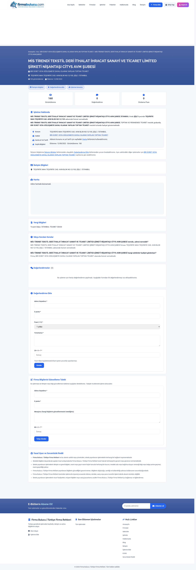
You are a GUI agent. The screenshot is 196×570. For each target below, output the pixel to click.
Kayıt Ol (184, 5)
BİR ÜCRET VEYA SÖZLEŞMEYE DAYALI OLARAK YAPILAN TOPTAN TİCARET (79, 135)
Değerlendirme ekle (57, 87)
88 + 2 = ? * (38, 427)
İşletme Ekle (35, 535)
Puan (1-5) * (38, 322)
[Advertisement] (97, 27)
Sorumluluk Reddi (129, 557)
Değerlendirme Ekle (81, 152)
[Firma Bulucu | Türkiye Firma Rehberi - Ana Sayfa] (25, 5)
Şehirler (102, 5)
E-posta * (37, 312)
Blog (134, 5)
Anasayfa (126, 524)
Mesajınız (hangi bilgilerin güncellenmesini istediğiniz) (54, 412)
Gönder (39, 365)
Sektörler (82, 5)
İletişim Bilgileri (50, 152)
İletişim (142, 5)
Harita (84, 139)
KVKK (125, 553)
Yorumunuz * (39, 333)
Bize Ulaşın (34, 531)
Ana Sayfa (71, 5)
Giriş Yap (171, 5)
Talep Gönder (41, 439)
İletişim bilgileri (37, 87)
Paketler (113, 5)
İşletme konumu (77, 87)
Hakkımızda (124, 5)
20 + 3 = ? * (38, 351)
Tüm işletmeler (80, 524)
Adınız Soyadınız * (40, 301)
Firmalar (92, 5)
